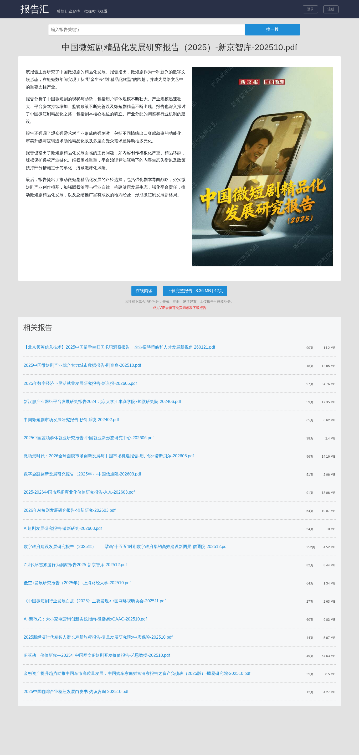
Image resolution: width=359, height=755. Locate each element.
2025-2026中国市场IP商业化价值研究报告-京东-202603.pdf (79, 492)
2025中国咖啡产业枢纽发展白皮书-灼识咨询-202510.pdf (76, 691)
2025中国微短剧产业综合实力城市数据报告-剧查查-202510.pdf (82, 365)
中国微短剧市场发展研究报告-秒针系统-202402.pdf (71, 419)
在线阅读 (144, 290)
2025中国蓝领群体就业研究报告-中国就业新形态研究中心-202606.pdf (88, 438)
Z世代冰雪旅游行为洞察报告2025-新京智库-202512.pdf (75, 564)
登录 (310, 9)
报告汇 (34, 9)
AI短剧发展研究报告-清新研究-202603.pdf (63, 528)
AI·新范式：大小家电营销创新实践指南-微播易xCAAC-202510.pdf (85, 619)
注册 (330, 9)
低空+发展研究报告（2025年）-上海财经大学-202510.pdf (77, 583)
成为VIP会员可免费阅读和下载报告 (179, 308)
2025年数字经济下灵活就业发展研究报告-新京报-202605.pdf (80, 383)
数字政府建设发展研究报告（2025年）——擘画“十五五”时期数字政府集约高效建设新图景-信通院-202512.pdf (126, 546)
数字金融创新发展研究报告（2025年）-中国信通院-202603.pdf (82, 474)
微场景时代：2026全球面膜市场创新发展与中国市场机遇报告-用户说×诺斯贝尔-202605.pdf (109, 456)
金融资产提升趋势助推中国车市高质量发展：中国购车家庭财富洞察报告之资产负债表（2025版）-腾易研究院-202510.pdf (137, 673)
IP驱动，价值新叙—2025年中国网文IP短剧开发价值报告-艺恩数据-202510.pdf (97, 655)
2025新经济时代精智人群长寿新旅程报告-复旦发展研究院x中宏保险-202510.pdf (98, 637)
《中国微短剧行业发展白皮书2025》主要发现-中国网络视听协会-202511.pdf (95, 601)
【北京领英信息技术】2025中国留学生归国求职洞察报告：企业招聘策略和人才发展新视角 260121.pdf (119, 347)
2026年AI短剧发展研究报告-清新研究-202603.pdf (69, 510)
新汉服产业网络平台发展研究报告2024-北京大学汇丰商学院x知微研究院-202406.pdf (102, 401)
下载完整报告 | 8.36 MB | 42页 (195, 290)
